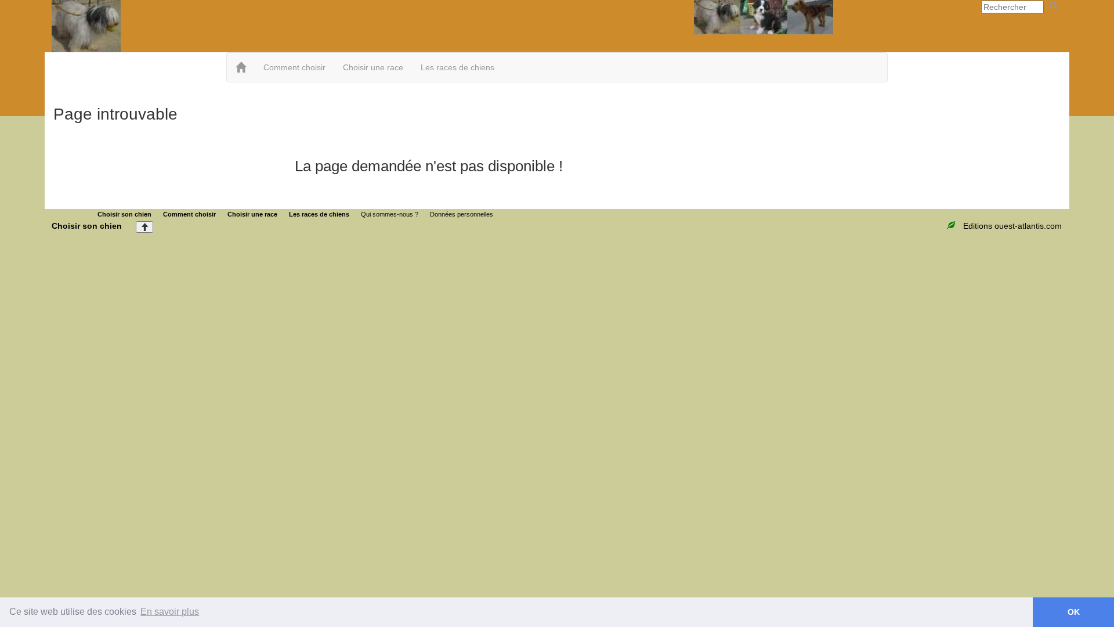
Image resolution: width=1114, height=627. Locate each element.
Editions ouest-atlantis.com (1012, 225)
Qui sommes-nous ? (389, 214)
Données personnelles (461, 214)
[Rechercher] (1054, 6)
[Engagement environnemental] (952, 225)
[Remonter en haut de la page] (144, 227)
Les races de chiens (457, 67)
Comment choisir (294, 67)
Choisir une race (373, 67)
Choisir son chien (124, 214)
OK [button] (1074, 612)
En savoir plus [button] (169, 612)
